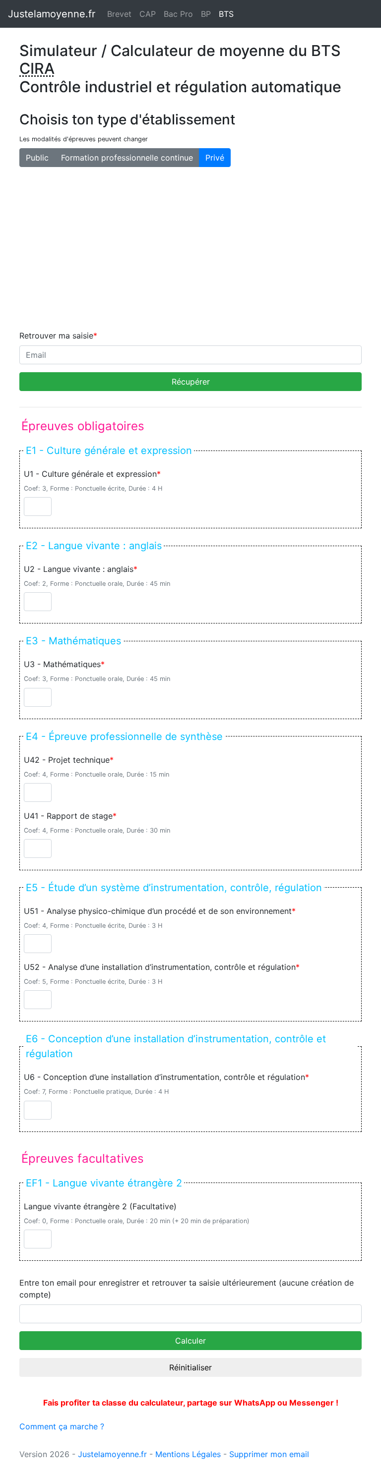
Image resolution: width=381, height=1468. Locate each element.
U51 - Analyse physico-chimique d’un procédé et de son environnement (158, 911)
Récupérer (191, 382)
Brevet (119, 14)
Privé (214, 158)
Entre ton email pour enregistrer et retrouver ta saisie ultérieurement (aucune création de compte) (186, 1288)
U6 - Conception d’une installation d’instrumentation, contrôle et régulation (164, 1077)
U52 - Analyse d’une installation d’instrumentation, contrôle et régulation (160, 967)
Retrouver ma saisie (56, 335)
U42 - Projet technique (67, 760)
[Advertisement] (190, 248)
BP (206, 14)
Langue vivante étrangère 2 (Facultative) (100, 1206)
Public (37, 158)
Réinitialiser (190, 1367)
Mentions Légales (188, 1454)
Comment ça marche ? (61, 1426)
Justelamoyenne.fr (51, 14)
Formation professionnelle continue (127, 158)
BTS (228, 14)
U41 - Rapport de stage (68, 816)
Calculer (190, 1341)
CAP (147, 14)
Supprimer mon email (269, 1454)
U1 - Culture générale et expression (90, 474)
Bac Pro (178, 14)
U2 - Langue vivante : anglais (78, 569)
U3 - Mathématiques (62, 664)
